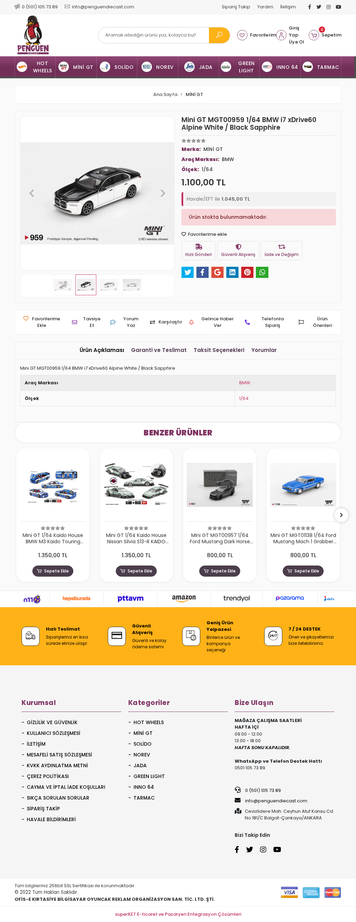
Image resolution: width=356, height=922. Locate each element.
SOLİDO (143, 743)
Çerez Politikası (48, 776)
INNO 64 (144, 787)
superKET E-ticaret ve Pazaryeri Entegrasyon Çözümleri (178, 914)
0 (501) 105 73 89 (262, 790)
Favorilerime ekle (207, 234)
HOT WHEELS (149, 722)
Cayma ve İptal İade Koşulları (66, 787)
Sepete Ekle (56, 571)
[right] (341, 515)
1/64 (244, 398)
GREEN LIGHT (149, 776)
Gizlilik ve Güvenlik (52, 722)
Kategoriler (149, 702)
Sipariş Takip (236, 6)
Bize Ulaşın (254, 702)
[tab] (102, 350)
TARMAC (144, 797)
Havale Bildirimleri (51, 819)
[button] (325, 35)
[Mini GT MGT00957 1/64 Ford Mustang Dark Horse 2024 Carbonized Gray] (220, 487)
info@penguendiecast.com (275, 800)
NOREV (142, 754)
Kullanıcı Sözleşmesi (53, 733)
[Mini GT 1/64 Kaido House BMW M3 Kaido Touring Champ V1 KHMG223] (53, 487)
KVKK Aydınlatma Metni (57, 765)
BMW (244, 382)
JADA (140, 765)
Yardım (265, 6)
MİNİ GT (143, 733)
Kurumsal (39, 702)
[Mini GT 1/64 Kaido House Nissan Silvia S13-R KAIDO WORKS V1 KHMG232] (136, 487)
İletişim (288, 6)
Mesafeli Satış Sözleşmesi (59, 754)
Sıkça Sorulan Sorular (58, 797)
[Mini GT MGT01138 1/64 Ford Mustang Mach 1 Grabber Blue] (303, 487)
